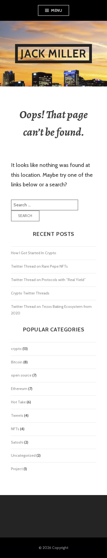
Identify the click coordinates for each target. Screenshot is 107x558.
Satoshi (17, 442)
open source (21, 375)
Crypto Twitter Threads (30, 293)
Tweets (17, 415)
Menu (56, 10)
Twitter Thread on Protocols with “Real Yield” (48, 279)
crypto (16, 348)
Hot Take (18, 402)
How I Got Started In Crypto (33, 252)
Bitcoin (16, 362)
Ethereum (19, 388)
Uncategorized (23, 455)
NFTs (15, 428)
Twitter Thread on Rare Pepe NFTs (39, 266)
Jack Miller (53, 53)
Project (17, 468)
